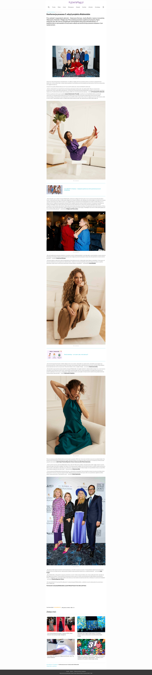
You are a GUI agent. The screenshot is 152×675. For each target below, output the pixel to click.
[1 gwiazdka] (54, 607)
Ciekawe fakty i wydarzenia (52, 666)
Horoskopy (97, 7)
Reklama (71, 671)
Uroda (64, 7)
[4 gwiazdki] (58, 607)
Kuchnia (84, 7)
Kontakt (67, 671)
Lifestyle (90, 7)
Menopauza (71, 7)
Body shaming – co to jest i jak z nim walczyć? (76, 354)
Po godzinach (55, 664)
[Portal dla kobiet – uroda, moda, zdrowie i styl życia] (76, 2)
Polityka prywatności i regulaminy (80, 671)
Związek (78, 7)
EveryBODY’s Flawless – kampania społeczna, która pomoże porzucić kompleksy (82, 189)
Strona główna (49, 664)
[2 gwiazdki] (56, 607)
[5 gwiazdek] (60, 607)
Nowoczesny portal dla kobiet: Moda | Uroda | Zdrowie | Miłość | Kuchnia (73, 673)
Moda (59, 7)
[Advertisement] (76, 35)
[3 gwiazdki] (57, 607)
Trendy (53, 7)
